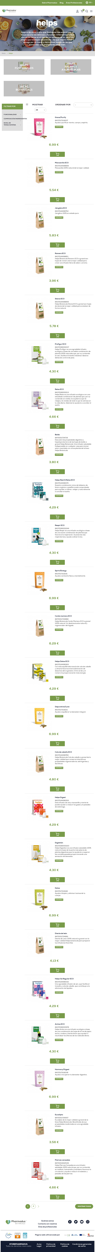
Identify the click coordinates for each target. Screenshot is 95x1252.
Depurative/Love (62, 707)
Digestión (59, 843)
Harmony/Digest (62, 1070)
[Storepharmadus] (9, 10)
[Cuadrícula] (27, 105)
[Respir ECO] (39, 536)
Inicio (3, 53)
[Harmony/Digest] (39, 1080)
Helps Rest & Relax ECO (65, 480)
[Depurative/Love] (39, 718)
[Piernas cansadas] (39, 1171)
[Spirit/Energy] (39, 582)
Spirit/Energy (61, 571)
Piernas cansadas (62, 1160)
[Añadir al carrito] (57, 154)
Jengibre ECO (61, 208)
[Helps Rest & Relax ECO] (39, 491)
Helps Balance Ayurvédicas (71, 67)
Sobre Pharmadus (49, 3)
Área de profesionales (47, 1227)
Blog (61, 3)
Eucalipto (59, 1115)
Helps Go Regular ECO (64, 979)
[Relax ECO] (39, 400)
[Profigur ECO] (39, 355)
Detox (57, 888)
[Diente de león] (39, 944)
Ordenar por (63, 105)
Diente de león (61, 933)
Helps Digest (60, 797)
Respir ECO (59, 525)
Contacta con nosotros (47, 1224)
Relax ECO (59, 389)
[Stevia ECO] (39, 310)
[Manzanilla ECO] (39, 174)
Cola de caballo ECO (63, 752)
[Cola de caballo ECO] (39, 763)
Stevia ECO (59, 299)
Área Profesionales (74, 3)
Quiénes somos (47, 1221)
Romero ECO (60, 253)
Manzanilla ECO (62, 163)
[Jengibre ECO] (39, 219)
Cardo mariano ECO (63, 616)
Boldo (57, 435)
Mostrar (37, 105)
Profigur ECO (60, 344)
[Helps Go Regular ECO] (39, 990)
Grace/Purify (60, 117)
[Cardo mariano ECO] (39, 627)
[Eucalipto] (39, 1126)
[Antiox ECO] (39, 1035)
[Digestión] (39, 854)
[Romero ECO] (39, 264)
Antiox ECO (60, 1024)
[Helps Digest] (39, 808)
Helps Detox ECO (62, 661)
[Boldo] (39, 446)
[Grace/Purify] (39, 128)
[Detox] (39, 899)
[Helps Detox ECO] (39, 672)
